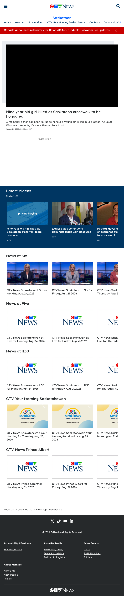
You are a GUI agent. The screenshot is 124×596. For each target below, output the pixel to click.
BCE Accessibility (13, 549)
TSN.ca (88, 557)
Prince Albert (35, 22)
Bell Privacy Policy (53, 549)
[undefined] (27, 221)
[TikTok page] (59, 521)
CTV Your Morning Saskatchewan (66, 22)
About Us (9, 509)
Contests (94, 22)
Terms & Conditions (54, 553)
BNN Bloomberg (92, 553)
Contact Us (22, 509)
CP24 (87, 549)
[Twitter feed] (52, 521)
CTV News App (39, 509)
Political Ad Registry (54, 557)
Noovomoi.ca (11, 574)
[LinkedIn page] (72, 521)
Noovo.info (9, 570)
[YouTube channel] (65, 521)
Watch (7, 22)
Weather (20, 22)
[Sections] (6, 6)
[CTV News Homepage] (62, 6)
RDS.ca (8, 578)
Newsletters (55, 509)
